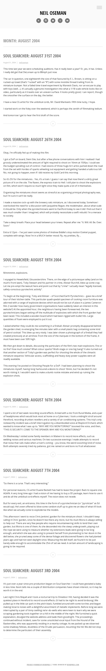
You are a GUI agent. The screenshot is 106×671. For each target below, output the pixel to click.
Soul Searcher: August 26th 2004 (32, 139)
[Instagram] (46, 20)
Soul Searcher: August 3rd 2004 (31, 570)
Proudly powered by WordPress (39, 665)
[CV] (60, 20)
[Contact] (67, 20)
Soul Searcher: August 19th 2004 (32, 260)
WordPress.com (73, 665)
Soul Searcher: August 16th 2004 (32, 400)
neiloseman (23, 62)
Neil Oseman (53, 13)
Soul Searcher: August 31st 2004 (32, 56)
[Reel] (38, 20)
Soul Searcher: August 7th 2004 (31, 470)
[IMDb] (53, 20)
